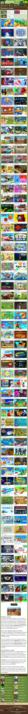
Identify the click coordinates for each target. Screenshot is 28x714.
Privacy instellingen (22, 707)
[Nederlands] (13, 709)
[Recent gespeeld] (26, 2)
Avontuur (18, 5)
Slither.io (4, 659)
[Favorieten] (24, 2)
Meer (25, 5)
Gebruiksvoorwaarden (18, 706)
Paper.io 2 (6, 655)
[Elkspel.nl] (7, 2)
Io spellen (3, 651)
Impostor (3, 635)
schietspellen (23, 624)
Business (19, 709)
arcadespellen (17, 625)
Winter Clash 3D (18, 643)
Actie (12, 5)
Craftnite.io (14, 662)
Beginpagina (4, 5)
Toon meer (13, 604)
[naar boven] (23, 709)
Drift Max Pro (17, 640)
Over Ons (11, 707)
